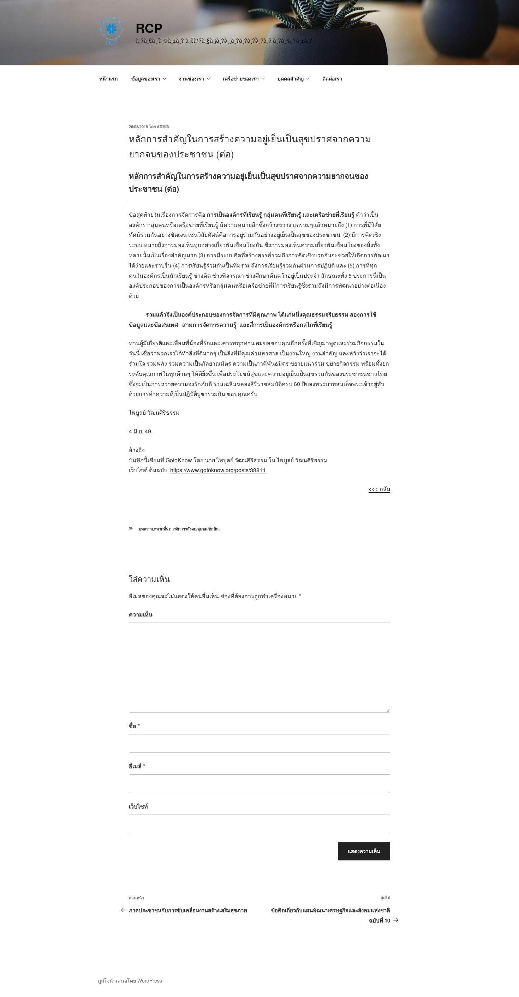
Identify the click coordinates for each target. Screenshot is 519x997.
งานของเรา (191, 78)
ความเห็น (141, 614)
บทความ (146, 528)
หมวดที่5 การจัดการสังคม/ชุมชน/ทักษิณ (187, 528)
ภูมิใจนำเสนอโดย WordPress (130, 980)
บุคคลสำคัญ (291, 78)
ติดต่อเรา (332, 78)
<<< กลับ (379, 489)
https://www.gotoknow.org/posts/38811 (218, 470)
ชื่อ (134, 726)
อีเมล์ (137, 766)
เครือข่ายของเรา (241, 78)
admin (163, 126)
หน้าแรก (108, 78)
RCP (149, 27)
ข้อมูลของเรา (145, 78)
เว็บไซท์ (138, 806)
